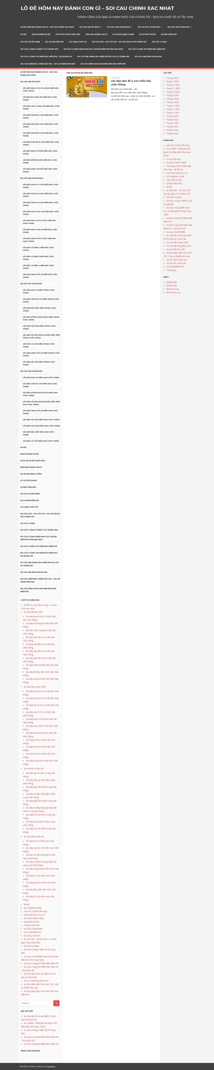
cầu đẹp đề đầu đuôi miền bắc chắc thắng (40, 161)
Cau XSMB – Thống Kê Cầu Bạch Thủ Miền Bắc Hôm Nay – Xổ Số (177, 152)
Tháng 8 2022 (172, 98)
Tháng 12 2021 (173, 105)
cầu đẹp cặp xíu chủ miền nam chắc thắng (40, 385)
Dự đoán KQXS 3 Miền (123, 34)
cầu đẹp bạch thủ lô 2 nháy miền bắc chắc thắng (41, 89)
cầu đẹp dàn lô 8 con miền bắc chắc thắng (40, 204)
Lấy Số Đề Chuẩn (147, 34)
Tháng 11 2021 (173, 109)
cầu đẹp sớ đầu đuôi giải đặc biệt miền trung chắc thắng (41, 336)
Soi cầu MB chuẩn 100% (118, 27)
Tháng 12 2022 (173, 85)
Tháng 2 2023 (172, 78)
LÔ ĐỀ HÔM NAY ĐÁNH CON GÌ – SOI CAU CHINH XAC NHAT (97, 8)
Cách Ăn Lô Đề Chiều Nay (67, 34)
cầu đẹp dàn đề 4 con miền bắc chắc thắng (41, 116)
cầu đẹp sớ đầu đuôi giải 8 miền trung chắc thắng (41, 318)
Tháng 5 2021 (172, 130)
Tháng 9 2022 (172, 95)
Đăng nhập (171, 282)
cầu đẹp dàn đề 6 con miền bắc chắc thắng (40, 125)
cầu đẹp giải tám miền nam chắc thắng (41, 426)
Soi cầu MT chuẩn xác (149, 27)
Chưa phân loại (173, 159)
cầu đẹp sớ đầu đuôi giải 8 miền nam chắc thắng (40, 394)
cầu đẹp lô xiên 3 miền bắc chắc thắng (38, 257)
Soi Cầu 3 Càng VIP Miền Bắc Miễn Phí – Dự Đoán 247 (46, 56)
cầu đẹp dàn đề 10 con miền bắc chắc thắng (41, 143)
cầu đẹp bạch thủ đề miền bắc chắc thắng (40, 152)
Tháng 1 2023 (172, 81)
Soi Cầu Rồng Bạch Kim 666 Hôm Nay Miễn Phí (103, 64)
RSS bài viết (171, 285)
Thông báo (171, 270)
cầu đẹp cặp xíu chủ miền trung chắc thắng (41, 300)
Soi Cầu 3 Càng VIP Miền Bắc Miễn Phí (146, 49)
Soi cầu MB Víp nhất (89, 27)
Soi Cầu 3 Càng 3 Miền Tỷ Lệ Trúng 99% (39, 49)
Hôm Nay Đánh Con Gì (96, 34)
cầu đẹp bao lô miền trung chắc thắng (39, 291)
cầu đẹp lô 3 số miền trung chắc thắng (39, 345)
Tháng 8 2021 (172, 119)
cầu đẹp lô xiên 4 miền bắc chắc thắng (38, 266)
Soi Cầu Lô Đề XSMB (30, 42)
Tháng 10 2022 (173, 91)
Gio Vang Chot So (78, 42)
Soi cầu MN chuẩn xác (179, 27)
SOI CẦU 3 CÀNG (159, 42)
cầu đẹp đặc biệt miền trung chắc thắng (39, 309)
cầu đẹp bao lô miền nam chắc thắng (41, 377)
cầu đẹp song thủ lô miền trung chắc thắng (41, 354)
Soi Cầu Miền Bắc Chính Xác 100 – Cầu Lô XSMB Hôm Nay (47, 64)
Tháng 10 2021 (173, 112)
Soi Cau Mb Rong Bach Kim (148, 56)
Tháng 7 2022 (172, 102)
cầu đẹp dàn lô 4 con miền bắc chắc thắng (40, 186)
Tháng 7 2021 (172, 123)
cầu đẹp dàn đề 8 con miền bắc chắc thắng (41, 134)
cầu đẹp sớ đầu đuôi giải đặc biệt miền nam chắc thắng (41, 403)
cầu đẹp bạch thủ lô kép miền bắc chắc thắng (39, 221)
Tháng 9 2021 (172, 116)
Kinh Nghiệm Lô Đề (41, 34)
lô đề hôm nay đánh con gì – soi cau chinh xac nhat (47, 27)
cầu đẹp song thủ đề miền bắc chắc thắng (40, 170)
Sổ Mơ (23, 34)
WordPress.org (173, 292)
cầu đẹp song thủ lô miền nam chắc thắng (40, 412)
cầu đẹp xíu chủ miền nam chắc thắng (41, 420)
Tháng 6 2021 (172, 126)
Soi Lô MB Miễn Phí (54, 42)
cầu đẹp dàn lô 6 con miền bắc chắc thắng (40, 195)
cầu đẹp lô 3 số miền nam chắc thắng (41, 441)
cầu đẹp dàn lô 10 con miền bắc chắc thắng (41, 213)
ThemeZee (50, 1066)
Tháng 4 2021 (172, 133)
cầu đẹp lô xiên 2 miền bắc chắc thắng (38, 248)
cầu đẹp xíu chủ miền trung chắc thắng (39, 363)
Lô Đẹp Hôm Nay (169, 34)
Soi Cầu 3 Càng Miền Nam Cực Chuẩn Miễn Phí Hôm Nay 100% (93, 49)
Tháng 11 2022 (173, 88)
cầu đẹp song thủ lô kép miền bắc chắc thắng (39, 239)
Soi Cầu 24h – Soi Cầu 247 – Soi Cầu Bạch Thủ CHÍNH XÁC (119, 42)
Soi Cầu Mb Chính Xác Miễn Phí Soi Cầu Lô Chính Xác (103, 56)
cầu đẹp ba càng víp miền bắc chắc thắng (40, 98)
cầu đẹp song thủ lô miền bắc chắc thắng (40, 275)
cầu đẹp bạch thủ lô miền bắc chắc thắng (40, 231)
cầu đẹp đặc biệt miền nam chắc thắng (38, 433)
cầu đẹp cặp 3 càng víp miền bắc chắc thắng (41, 107)
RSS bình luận (172, 289)
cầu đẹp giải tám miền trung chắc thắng (39, 327)
